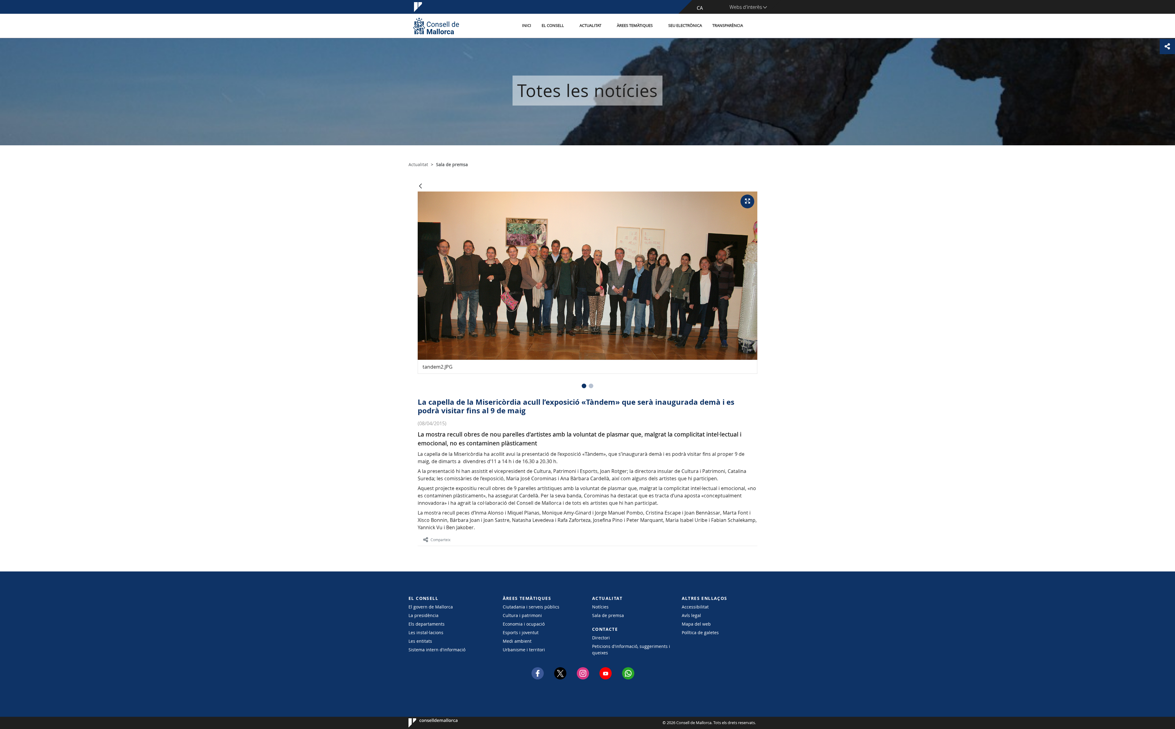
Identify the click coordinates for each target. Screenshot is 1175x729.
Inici (526, 25)
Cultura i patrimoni (522, 615)
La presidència (423, 615)
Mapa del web (696, 624)
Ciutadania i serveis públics (531, 607)
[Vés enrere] (420, 186)
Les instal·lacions (425, 632)
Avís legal (691, 615)
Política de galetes (700, 632)
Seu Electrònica (685, 25)
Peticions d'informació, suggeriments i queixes (631, 649)
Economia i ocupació (524, 624)
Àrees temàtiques (635, 25)
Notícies (600, 607)
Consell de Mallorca (427, 723)
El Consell (553, 25)
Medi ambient (517, 641)
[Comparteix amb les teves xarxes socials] (1167, 46)
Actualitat (590, 25)
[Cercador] (755, 26)
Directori (601, 638)
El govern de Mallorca (430, 607)
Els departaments (426, 624)
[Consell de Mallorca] (436, 26)
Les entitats (420, 641)
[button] (584, 386)
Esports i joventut (521, 632)
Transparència (727, 25)
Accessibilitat (695, 607)
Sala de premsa (608, 615)
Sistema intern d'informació (436, 650)
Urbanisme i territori (524, 650)
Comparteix (440, 539)
